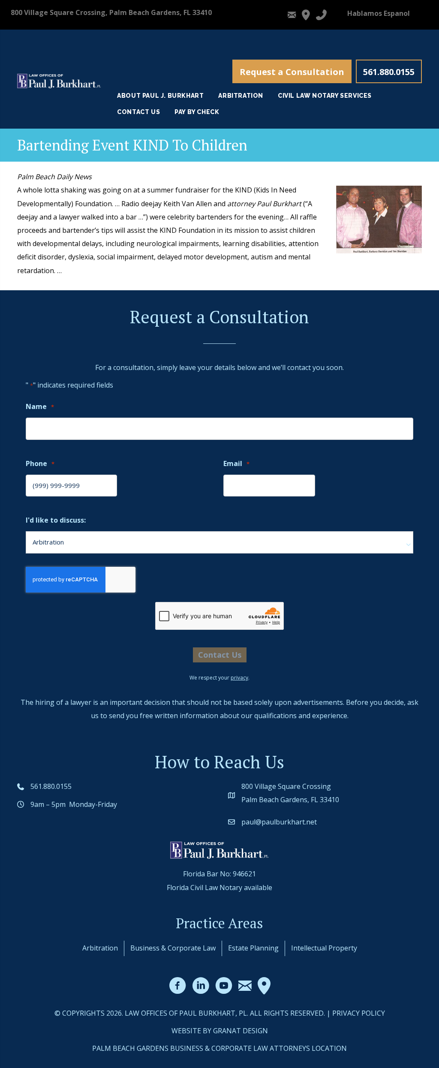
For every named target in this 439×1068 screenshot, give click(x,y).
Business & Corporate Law (173, 948)
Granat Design (240, 1030)
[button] (292, 71)
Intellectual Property (324, 948)
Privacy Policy (358, 1013)
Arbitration (100, 948)
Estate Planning (253, 948)
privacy (239, 677)
